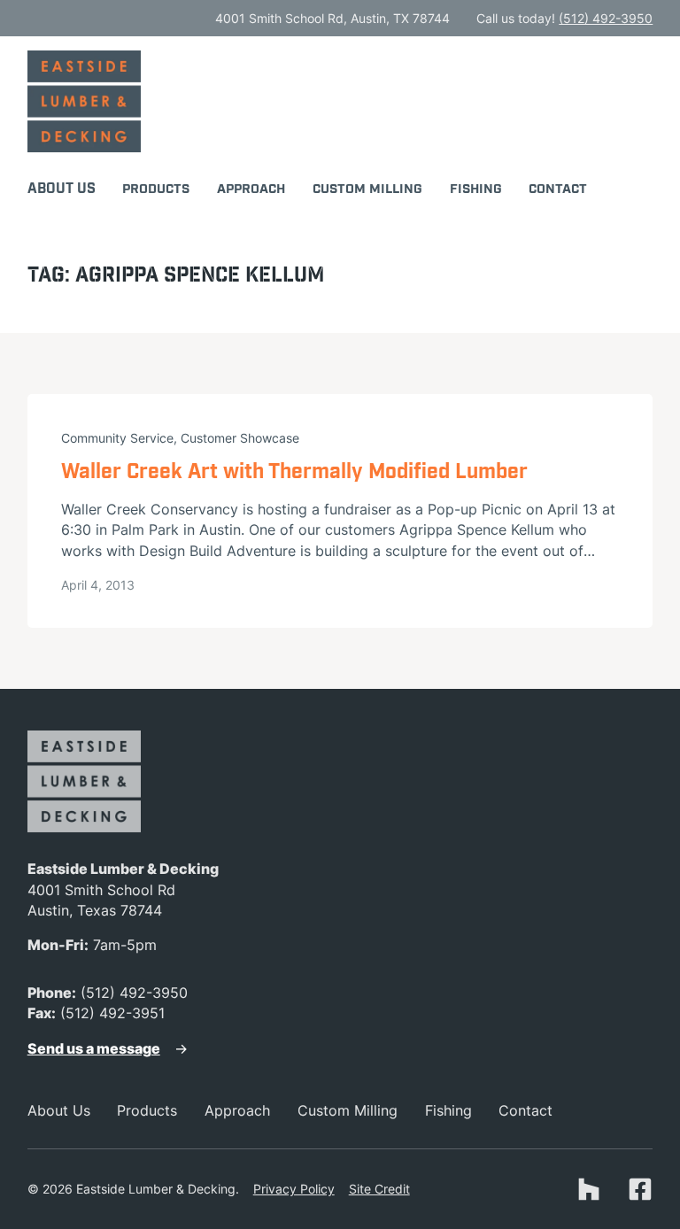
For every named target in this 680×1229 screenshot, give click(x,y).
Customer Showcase (240, 437)
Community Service (117, 437)
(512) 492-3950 (606, 18)
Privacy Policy (294, 1188)
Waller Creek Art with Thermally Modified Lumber (294, 473)
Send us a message (93, 1048)
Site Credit (379, 1188)
